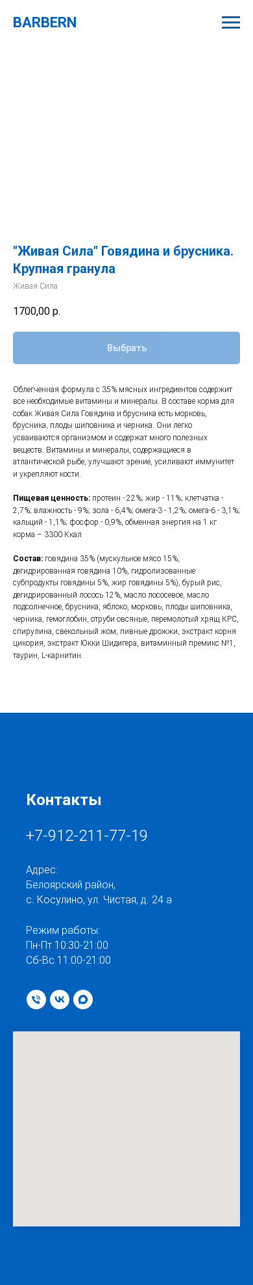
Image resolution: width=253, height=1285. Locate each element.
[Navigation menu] (231, 22)
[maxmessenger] (83, 999)
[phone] (36, 999)
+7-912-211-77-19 (87, 836)
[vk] (59, 999)
